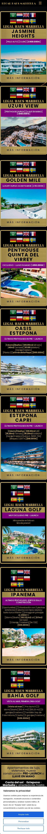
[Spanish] (26, 21)
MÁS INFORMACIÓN (23, 78)
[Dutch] (19, 15)
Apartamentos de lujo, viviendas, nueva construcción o (23, 772)
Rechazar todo (23, 828)
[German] (13, 21)
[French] (33, 15)
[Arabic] (13, 15)
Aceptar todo (23, 814)
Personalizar (23, 821)
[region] (23, 810)
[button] (3, 203)
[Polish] (19, 21)
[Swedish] (33, 21)
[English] (26, 15)
